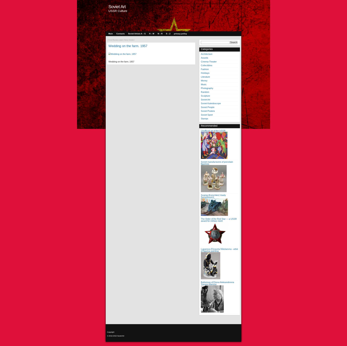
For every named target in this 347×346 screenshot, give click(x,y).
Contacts (120, 34)
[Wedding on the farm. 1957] (122, 54)
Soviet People (207, 107)
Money (204, 81)
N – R (160, 34)
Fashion (205, 69)
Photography (207, 88)
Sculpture (205, 96)
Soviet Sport (207, 115)
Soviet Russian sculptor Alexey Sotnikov (121, 40)
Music (204, 84)
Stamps (204, 119)
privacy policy (180, 34)
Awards (204, 58)
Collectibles (206, 65)
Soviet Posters (208, 111)
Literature (205, 77)
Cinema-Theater (209, 62)
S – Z (168, 34)
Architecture (206, 54)
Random (205, 92)
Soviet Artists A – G (137, 34)
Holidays (205, 73)
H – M (151, 34)
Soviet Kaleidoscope (211, 103)
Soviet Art (117, 6)
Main (110, 34)
